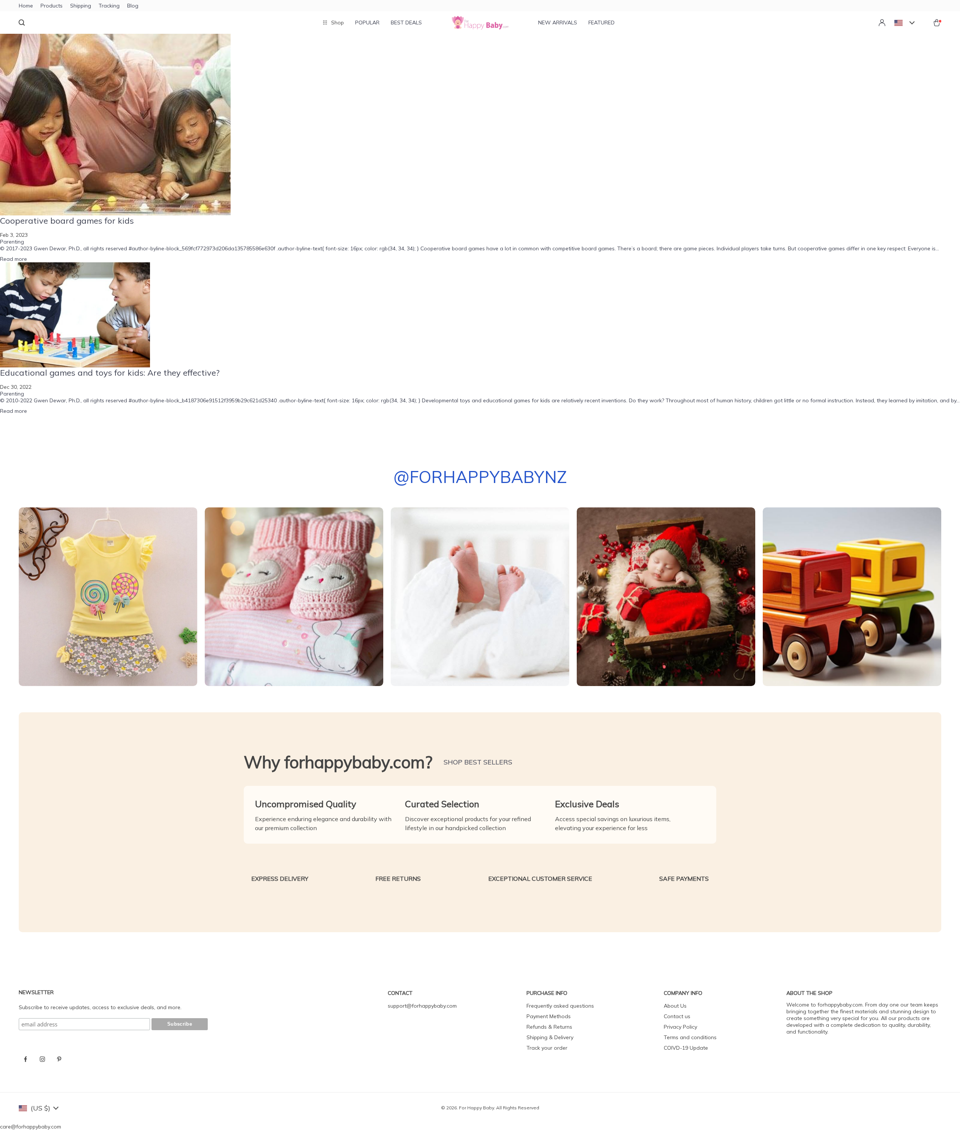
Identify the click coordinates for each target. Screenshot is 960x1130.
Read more (13, 259)
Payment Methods (548, 1016)
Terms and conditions (690, 1037)
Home (26, 5)
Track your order (546, 1047)
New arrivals (557, 22)
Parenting (12, 241)
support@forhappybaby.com (422, 1005)
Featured (601, 22)
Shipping (80, 5)
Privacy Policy (680, 1026)
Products (51, 5)
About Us (675, 1005)
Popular (367, 22)
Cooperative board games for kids (67, 220)
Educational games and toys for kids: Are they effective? (110, 372)
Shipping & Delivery (549, 1037)
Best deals (406, 22)
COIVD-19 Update (686, 1047)
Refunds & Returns (549, 1026)
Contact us (677, 1016)
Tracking (109, 5)
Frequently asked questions (560, 1005)
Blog (132, 5)
